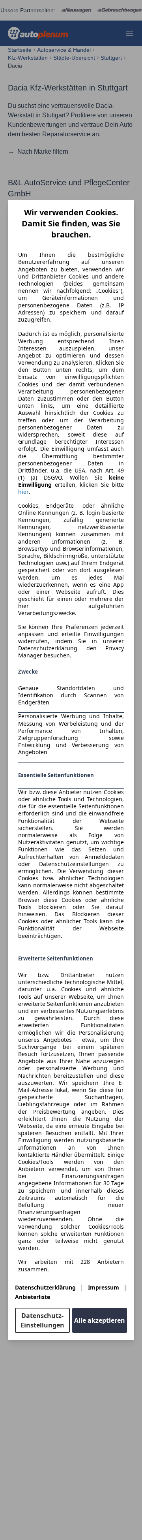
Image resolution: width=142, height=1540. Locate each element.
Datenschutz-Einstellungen (42, 1320)
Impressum (103, 1287)
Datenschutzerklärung (45, 1287)
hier (23, 491)
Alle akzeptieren (99, 1320)
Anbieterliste (32, 1297)
